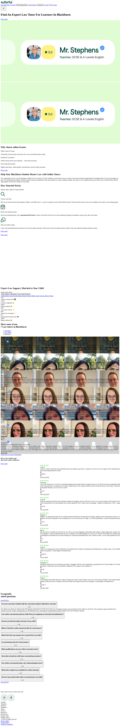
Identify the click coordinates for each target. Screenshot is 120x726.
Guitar (38, 296)
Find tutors (7, 331)
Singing (24, 296)
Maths (34, 296)
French (29, 296)
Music (52, 296)
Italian (20, 296)
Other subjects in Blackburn (9, 294)
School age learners (21, 5)
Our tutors (4, 5)
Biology (47, 296)
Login (46, 5)
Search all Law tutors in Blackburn (11, 454)
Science (42, 296)
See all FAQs (5, 600)
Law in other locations (24, 294)
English (15, 296)
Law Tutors (7, 332)
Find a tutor (4, 19)
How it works (11, 5)
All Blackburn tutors (7, 296)
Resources (41, 5)
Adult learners (32, 5)
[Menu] (3, 8)
